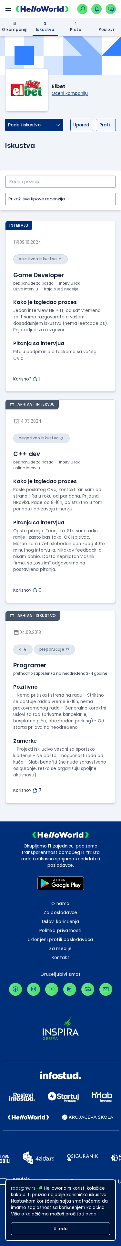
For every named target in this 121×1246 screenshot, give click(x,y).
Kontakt (60, 958)
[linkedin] (69, 989)
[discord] (87, 989)
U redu (61, 1229)
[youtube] (51, 989)
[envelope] (105, 989)
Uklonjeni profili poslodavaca (60, 940)
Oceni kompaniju (70, 93)
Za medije (60, 949)
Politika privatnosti (60, 931)
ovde (91, 1214)
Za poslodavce (60, 913)
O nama (60, 904)
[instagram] (33, 989)
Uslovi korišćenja (60, 922)
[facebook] (15, 989)
